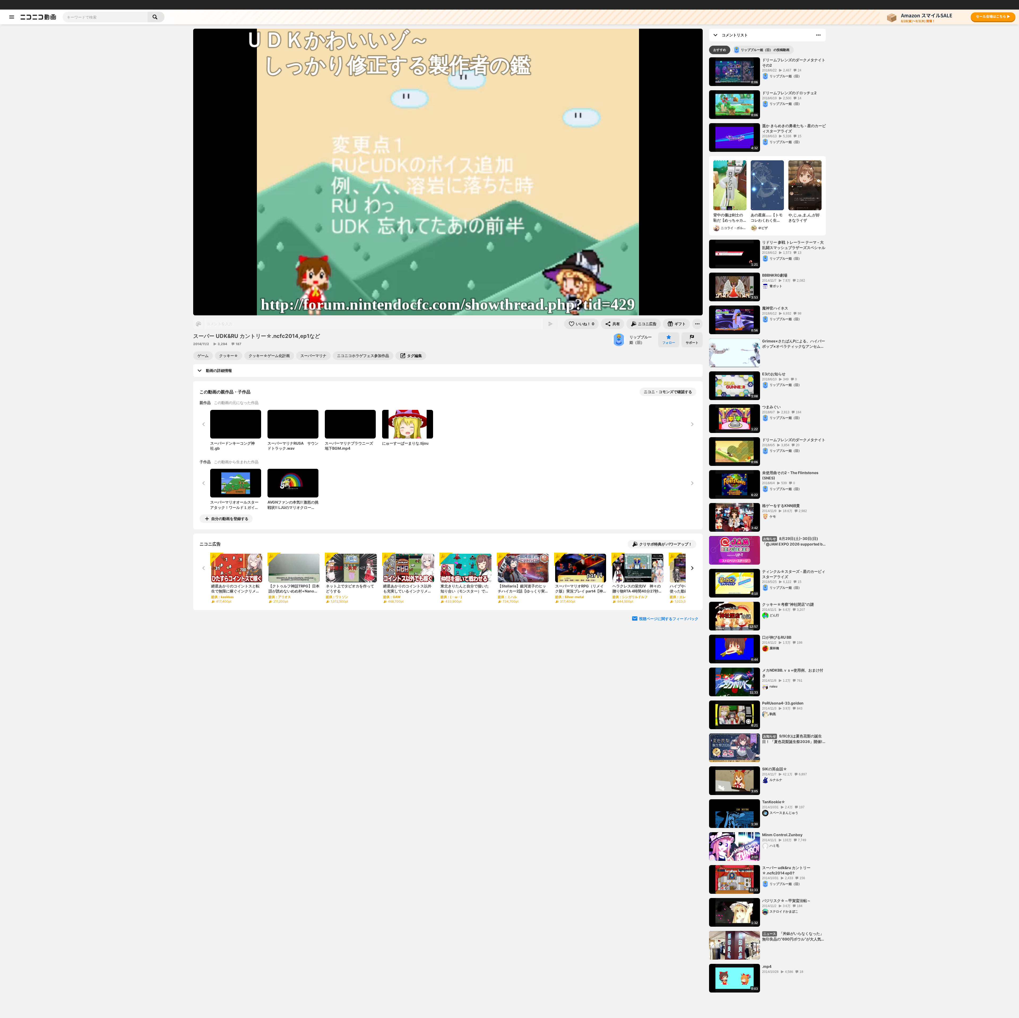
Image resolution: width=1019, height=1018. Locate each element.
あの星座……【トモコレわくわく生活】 (767, 218)
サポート (692, 343)
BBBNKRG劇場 (774, 275)
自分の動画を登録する (229, 518)
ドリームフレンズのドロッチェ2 (789, 93)
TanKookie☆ (773, 802)
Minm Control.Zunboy (782, 834)
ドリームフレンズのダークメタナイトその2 (793, 62)
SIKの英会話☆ (774, 769)
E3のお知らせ (773, 374)
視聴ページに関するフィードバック (668, 618)
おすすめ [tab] (719, 50)
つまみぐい (771, 407)
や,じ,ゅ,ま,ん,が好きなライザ (804, 217)
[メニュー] (697, 324)
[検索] (156, 17)
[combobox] (105, 17)
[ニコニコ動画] (38, 17)
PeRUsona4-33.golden (783, 703)
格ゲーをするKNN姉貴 (781, 505)
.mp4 (766, 966)
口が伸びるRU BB (776, 637)
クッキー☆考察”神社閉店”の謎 (788, 604)
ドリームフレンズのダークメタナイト (793, 439)
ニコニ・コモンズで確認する (668, 391)
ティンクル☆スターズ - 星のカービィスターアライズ (793, 574)
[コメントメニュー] (818, 35)
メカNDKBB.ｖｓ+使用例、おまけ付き (792, 673)
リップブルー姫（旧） (640, 340)
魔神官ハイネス (775, 308)
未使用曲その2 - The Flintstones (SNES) (790, 475)
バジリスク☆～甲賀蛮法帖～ (786, 900)
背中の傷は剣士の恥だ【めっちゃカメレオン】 (728, 218)
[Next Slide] (692, 568)
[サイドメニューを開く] (11, 17)
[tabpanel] (767, 525)
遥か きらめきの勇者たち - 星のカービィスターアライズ (794, 128)
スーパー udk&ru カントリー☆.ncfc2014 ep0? (786, 870)
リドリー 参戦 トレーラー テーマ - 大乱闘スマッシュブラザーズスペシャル (793, 245)
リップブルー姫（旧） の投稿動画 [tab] (765, 50)
